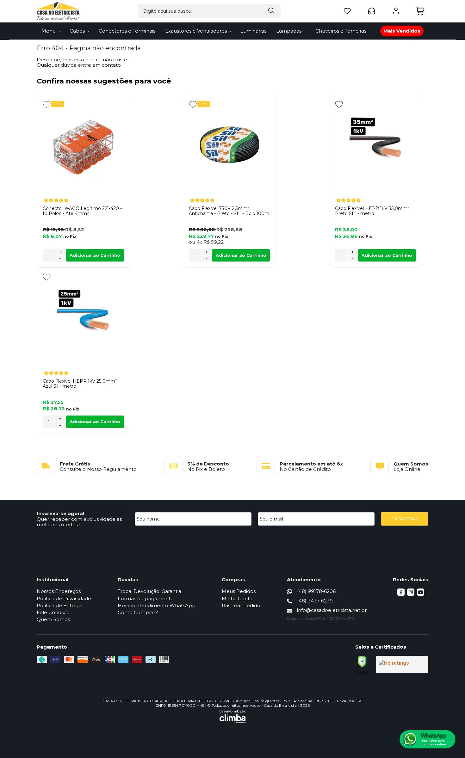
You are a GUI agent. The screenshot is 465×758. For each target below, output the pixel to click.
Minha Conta (237, 598)
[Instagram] (410, 594)
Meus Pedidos (239, 591)
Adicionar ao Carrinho (95, 255)
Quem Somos (53, 619)
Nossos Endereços (59, 591)
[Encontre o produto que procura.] (271, 11)
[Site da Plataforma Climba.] (233, 716)
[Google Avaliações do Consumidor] (402, 664)
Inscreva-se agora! (60, 513)
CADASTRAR (404, 518)
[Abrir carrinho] (420, 11)
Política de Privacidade (64, 598)
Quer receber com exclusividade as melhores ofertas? (79, 521)
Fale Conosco (53, 612)
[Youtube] (420, 594)
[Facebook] (401, 594)
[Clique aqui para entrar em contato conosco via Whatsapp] (428, 739)
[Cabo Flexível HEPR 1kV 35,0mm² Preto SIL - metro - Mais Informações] (375, 147)
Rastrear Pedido (241, 605)
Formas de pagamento (146, 598)
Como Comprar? (138, 612)
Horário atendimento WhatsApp (156, 605)
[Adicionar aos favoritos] (47, 104)
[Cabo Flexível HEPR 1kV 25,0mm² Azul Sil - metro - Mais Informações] (83, 320)
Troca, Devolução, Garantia (149, 591)
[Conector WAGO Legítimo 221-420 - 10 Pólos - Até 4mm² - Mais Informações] (83, 147)
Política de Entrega (60, 605)
